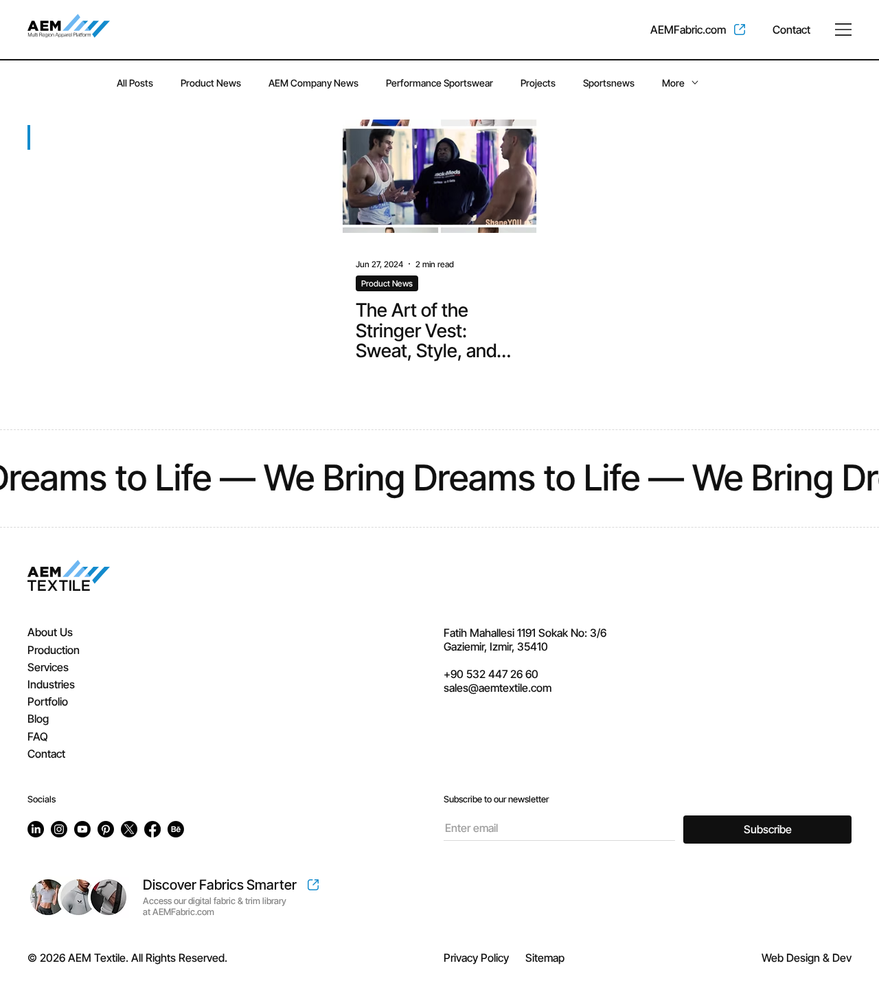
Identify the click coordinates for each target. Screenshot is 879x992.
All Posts (135, 83)
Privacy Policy (476, 958)
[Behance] (176, 829)
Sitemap (544, 958)
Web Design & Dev (807, 958)
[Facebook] (152, 829)
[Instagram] (59, 829)
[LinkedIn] (35, 829)
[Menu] (843, 29)
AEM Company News (313, 83)
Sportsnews (609, 83)
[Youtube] (82, 829)
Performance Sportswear (439, 83)
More (673, 83)
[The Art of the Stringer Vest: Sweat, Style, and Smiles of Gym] (439, 176)
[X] (129, 829)
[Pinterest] (106, 829)
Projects (538, 83)
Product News (211, 83)
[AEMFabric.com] (697, 29)
